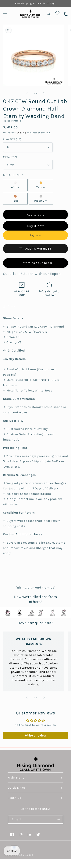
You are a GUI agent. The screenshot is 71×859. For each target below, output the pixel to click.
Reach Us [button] (14, 797)
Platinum (41, 200)
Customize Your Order (35, 263)
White (15, 187)
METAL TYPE (10, 156)
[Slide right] (44, 93)
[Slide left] (27, 93)
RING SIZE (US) (12, 139)
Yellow (40, 187)
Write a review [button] (35, 735)
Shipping (21, 132)
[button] (5, 13)
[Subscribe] (59, 819)
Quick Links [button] (16, 787)
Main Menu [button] (16, 777)
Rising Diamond (24, 854)
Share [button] (12, 306)
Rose (15, 200)
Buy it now (35, 226)
